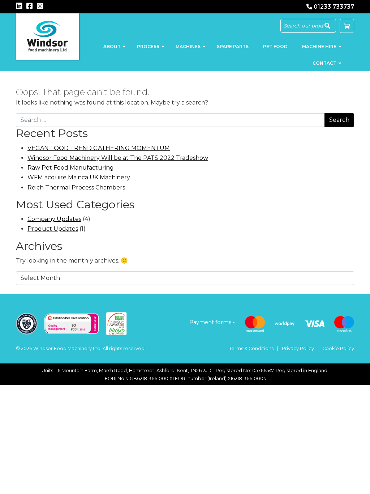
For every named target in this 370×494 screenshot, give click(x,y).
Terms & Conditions (251, 348)
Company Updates (54, 219)
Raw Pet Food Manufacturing (70, 167)
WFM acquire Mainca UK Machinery (78, 177)
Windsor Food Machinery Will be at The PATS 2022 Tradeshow (117, 157)
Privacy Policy (298, 348)
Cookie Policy (338, 348)
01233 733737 (334, 6)
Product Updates (52, 228)
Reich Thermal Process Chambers (76, 187)
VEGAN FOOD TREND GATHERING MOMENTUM (98, 148)
